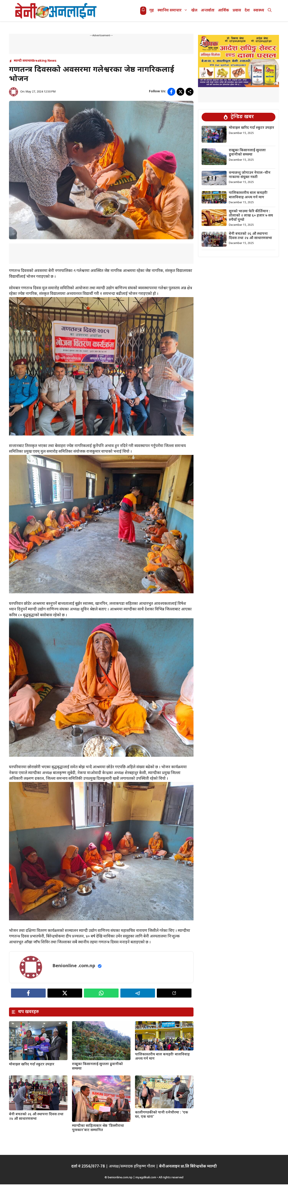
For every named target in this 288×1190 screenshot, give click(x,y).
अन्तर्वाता (207, 10)
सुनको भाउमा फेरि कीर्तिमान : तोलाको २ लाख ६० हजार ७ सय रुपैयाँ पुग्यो (251, 215)
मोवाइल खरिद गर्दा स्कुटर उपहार (31, 1064)
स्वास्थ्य (258, 10)
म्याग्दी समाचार (23, 61)
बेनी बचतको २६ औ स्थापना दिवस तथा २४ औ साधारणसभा (36, 1116)
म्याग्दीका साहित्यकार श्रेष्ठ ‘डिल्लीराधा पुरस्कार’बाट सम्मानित (98, 1128)
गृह (151, 10)
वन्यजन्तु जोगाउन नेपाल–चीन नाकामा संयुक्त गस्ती (249, 175)
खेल (194, 10)
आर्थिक (223, 10)
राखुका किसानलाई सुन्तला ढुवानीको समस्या (97, 1066)
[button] (269, 10)
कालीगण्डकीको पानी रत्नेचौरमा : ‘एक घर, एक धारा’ (161, 1114)
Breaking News (44, 61)
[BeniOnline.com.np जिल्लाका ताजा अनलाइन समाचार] (56, 10)
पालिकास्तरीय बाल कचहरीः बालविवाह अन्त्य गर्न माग (162, 1056)
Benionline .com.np (73, 966)
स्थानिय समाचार (170, 10)
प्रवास (237, 10)
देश (247, 10)
